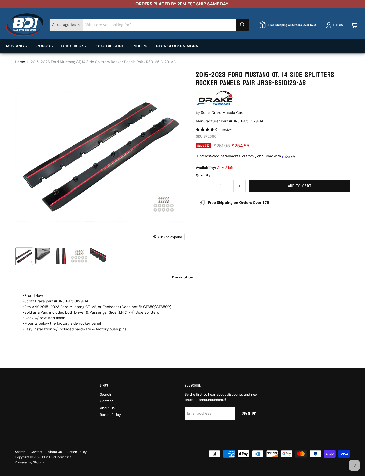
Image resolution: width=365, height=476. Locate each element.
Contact (106, 401)
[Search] (242, 25)
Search (105, 394)
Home (20, 62)
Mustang (15, 46)
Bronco (43, 46)
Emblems (140, 46)
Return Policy (110, 414)
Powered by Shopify (29, 462)
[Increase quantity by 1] (240, 186)
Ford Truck (73, 46)
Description (182, 277)
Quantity (203, 175)
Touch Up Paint (109, 46)
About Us (107, 408)
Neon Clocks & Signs (177, 46)
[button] (335, 25)
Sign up (249, 413)
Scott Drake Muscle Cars (222, 112)
